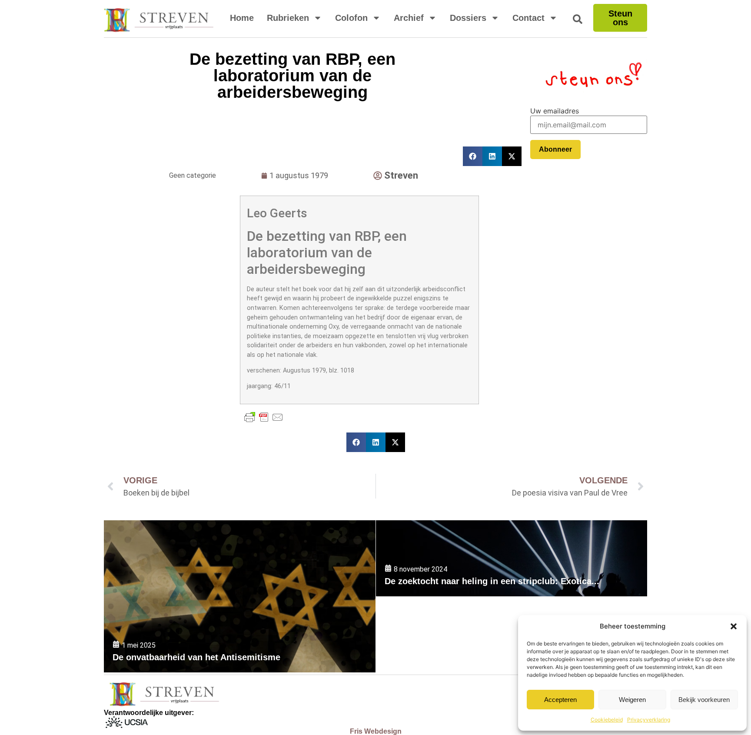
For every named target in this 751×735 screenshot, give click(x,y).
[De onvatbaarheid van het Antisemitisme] (240, 596)
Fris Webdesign (376, 731)
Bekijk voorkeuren (704, 699)
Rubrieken (288, 18)
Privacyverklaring (648, 719)
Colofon (351, 18)
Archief (409, 18)
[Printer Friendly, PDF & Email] (264, 417)
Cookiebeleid (607, 719)
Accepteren (560, 699)
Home (242, 18)
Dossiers (468, 18)
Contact (528, 18)
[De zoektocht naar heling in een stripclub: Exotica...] (511, 558)
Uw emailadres (554, 110)
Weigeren (632, 699)
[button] (733, 626)
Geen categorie (192, 175)
